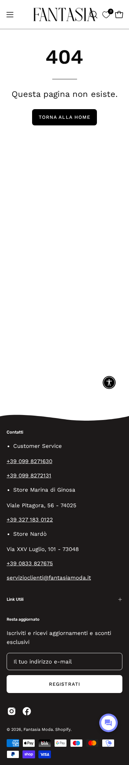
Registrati (64, 684)
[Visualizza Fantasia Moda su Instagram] (12, 711)
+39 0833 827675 (30, 563)
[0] (106, 14)
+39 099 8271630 (29, 461)
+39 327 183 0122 (30, 519)
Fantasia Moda (38, 729)
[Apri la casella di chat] (108, 723)
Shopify (62, 729)
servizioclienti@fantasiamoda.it (49, 577)
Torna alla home (64, 117)
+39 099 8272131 (29, 475)
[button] (93, 14)
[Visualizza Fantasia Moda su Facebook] (27, 711)
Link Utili (15, 599)
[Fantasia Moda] (64, 14)
